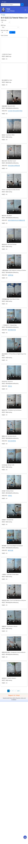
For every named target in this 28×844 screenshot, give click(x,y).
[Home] (3, 10)
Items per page (4, 30)
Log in (4, 2)
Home (3, 14)
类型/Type (3, 25)
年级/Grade (3, 20)
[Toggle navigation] (25, 10)
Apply (13, 32)
